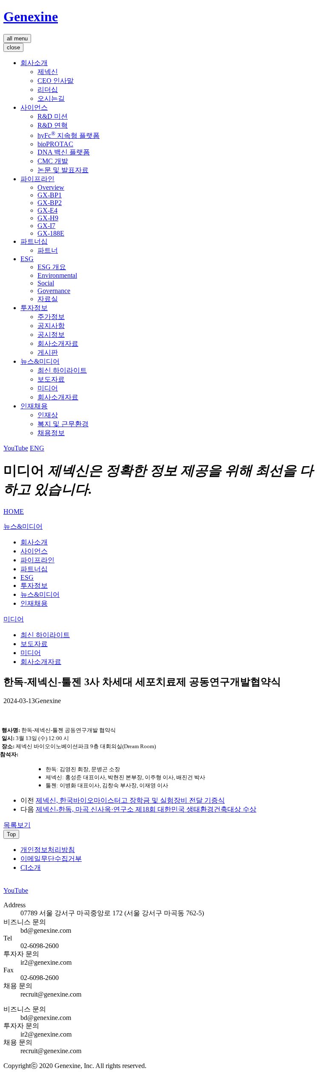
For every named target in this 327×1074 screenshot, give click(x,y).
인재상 (47, 415)
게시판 (47, 352)
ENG (37, 448)
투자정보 (34, 307)
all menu (17, 38)
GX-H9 (47, 218)
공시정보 (51, 334)
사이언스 (34, 107)
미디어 (47, 388)
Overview (50, 187)
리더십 (47, 89)
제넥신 (47, 71)
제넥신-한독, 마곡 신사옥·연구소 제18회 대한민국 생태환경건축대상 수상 (146, 809)
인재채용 (34, 406)
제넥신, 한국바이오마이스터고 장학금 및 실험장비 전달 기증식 (130, 800)
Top (11, 834)
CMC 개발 (52, 161)
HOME (13, 511)
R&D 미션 (52, 116)
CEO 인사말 (55, 80)
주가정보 (51, 316)
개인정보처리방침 (47, 849)
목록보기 (17, 825)
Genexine (30, 16)
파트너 (47, 250)
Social (45, 283)
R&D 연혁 (52, 125)
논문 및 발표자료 (63, 170)
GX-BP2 (49, 202)
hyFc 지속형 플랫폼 (68, 135)
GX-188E (50, 233)
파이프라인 (37, 178)
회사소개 (34, 62)
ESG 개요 (51, 267)
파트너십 (34, 241)
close (13, 47)
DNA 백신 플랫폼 (63, 152)
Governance (53, 290)
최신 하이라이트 (62, 370)
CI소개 (30, 867)
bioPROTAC (55, 144)
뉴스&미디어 (40, 361)
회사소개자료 (57, 343)
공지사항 (51, 325)
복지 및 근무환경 (63, 423)
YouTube (15, 448)
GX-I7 (46, 225)
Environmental (57, 275)
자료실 (47, 298)
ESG (27, 258)
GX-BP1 (49, 195)
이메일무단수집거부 (51, 858)
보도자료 (51, 379)
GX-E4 (47, 210)
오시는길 (51, 98)
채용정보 (51, 432)
